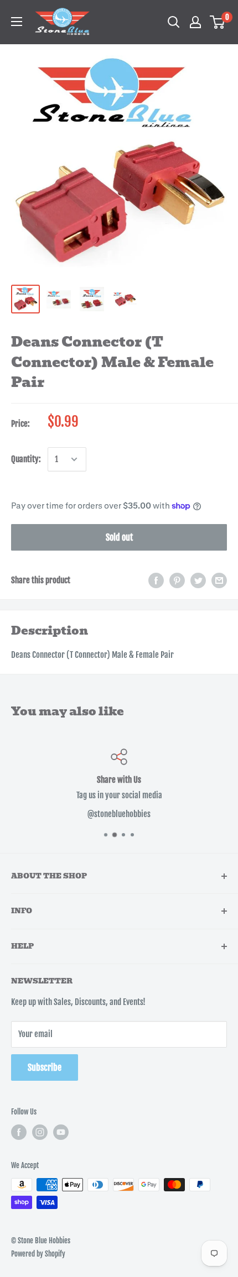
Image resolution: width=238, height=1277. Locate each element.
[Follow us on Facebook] (19, 1132)
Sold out (119, 537)
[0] (218, 22)
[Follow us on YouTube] (61, 1132)
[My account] (195, 22)
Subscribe (44, 1067)
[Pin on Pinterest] (177, 580)
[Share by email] (219, 580)
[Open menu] (16, 21)
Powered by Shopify (38, 1253)
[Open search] (174, 22)
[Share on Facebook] (156, 580)
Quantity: (26, 459)
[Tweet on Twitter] (198, 580)
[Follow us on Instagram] (40, 1132)
